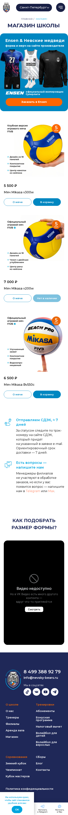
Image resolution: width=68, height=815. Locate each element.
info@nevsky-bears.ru (41, 678)
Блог (39, 763)
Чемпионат (14, 770)
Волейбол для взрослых (46, 743)
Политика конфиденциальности (29, 789)
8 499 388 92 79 (42, 671)
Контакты (43, 770)
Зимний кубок (16, 763)
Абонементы (45, 711)
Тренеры (12, 717)
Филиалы (12, 724)
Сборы (41, 757)
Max (51, 491)
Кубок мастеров (18, 776)
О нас (10, 711)
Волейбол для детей (46, 734)
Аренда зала (15, 730)
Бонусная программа (44, 719)
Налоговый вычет (49, 726)
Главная (26, 18)
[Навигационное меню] (61, 7)
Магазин (12, 737)
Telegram (33, 491)
